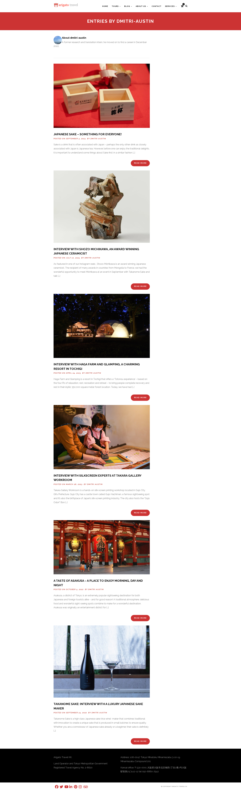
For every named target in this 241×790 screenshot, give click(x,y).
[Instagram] (78, 787)
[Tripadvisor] (83, 787)
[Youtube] (64, 787)
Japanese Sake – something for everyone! (88, 134)
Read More (140, 163)
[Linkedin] (69, 787)
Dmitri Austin (98, 139)
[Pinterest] (74, 787)
